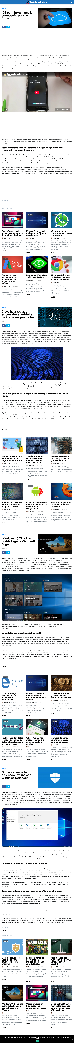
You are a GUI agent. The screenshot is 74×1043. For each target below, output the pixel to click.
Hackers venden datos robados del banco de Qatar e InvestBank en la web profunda (12, 741)
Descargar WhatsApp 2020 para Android (36, 276)
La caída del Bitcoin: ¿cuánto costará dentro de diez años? (61, 695)
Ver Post (4, 250)
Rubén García (31, 702)
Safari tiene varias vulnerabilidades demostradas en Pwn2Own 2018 (34, 459)
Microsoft (4, 666)
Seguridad (4, 204)
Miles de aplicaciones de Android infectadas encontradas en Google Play (37, 505)
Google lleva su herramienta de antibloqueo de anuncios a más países (9, 279)
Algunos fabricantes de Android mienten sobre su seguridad (60, 277)
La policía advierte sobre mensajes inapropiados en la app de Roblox (35, 961)
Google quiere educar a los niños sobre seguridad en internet (12, 458)
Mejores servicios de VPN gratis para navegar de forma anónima (12, 961)
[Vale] (72, 1039)
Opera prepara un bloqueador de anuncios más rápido (36, 1006)
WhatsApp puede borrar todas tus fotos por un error (61, 233)
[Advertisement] (37, 42)
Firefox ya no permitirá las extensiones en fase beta (61, 504)
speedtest (30, 280)
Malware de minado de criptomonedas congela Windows (60, 740)
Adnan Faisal (7, 238)
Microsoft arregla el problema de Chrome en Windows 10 (36, 233)
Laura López (31, 465)
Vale (37, 1040)
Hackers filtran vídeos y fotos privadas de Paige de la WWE (12, 504)
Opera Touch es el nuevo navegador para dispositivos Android (12, 233)
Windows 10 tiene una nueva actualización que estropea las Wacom (12, 1007)
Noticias (4, 8)
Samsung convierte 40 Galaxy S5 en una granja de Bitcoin (60, 458)
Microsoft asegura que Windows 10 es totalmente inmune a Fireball (36, 696)
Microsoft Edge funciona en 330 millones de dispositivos (9, 696)
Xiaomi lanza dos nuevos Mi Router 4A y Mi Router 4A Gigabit (61, 961)
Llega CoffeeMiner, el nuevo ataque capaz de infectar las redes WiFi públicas (61, 1007)
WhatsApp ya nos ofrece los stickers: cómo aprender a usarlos (35, 741)
